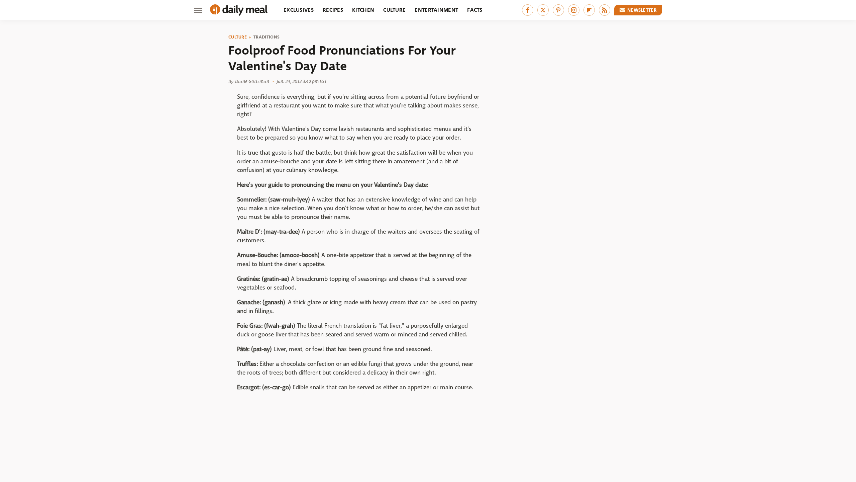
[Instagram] (573, 10)
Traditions (266, 37)
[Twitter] (543, 10)
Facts (475, 10)
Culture (394, 10)
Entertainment (436, 10)
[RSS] (604, 10)
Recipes (333, 10)
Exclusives (299, 10)
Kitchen (363, 10)
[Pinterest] (558, 10)
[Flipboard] (589, 10)
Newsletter (642, 10)
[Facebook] (527, 10)
